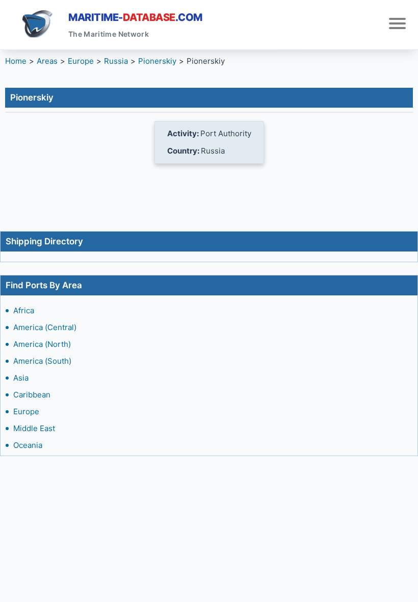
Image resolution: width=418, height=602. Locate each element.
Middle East (34, 428)
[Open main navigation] (397, 25)
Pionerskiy (157, 61)
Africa (23, 310)
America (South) (42, 361)
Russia (116, 61)
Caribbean (31, 394)
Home (16, 61)
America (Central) (44, 327)
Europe (26, 411)
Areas (47, 61)
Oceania (27, 445)
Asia (21, 378)
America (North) (42, 344)
